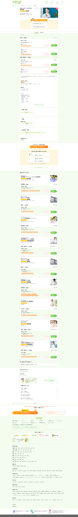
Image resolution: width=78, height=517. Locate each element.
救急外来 (24, 470)
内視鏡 (57, 470)
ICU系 (28, 470)
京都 (18, 455)
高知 (23, 459)
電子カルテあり (60, 499)
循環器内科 (35, 491)
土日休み (24, 499)
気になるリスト (60, 420)
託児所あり (46, 499)
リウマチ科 (14, 495)
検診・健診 (44, 470)
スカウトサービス (24, 422)
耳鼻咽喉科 (41, 493)
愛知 (15, 453)
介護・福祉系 (39, 470)
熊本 (25, 461)
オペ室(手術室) (19, 470)
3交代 (16, 486)
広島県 (28, 5)
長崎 (22, 461)
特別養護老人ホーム (56, 475)
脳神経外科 (19, 493)
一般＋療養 (22, 475)
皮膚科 (45, 493)
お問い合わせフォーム (19, 427)
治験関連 (60, 470)
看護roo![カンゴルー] (15, 5)
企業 (61, 477)
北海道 (19, 448)
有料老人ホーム (22, 477)
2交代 (13, 486)
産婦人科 (34, 493)
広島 (15, 457)
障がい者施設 (46, 477)
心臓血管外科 (59, 491)
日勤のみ (19, 486)
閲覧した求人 (14, 422)
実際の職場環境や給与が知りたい (39, 26)
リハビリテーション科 (21, 495)
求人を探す (41, 420)
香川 (18, 459)
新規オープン (14, 499)
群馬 (30, 451)
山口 (25, 457)
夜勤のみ (23, 486)
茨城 (26, 451)
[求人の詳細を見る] (39, 184)
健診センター (52, 477)
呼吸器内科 (25, 491)
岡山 (18, 457)
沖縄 (35, 461)
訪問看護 (34, 470)
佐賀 (20, 461)
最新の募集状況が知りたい (38, 23)
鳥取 (20, 457)
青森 (22, 448)
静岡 (20, 453)
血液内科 (39, 491)
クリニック (36, 475)
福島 (34, 448)
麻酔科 (63, 493)
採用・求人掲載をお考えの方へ (32, 427)
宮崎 (30, 461)
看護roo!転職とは (15, 420)
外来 (15, 470)
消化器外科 (14, 493)
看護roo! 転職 (23, 5)
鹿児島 (32, 461)
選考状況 (32, 420)
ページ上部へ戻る (38, 167)
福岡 (18, 461)
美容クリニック (41, 475)
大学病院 (17, 475)
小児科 (31, 493)
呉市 (31, 5)
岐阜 (18, 453)
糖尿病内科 (47, 491)
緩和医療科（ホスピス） (35, 495)
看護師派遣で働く (42, 422)
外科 (51, 491)
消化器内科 (30, 491)
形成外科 (27, 493)
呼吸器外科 (54, 491)
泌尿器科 (48, 493)
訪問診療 (53, 470)
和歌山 (28, 455)
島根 (23, 457)
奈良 (25, 455)
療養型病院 (27, 475)
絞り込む (22, 34)
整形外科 (23, 493)
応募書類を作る (51, 420)
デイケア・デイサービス (30, 477)
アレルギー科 (28, 495)
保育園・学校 (49, 470)
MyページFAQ (50, 422)
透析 (31, 470)
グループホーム (37, 477)
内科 (22, 491)
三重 (23, 453)
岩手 (24, 448)
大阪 (15, 455)
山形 (31, 448)
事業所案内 (14, 506)
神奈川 (18, 451)
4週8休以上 (20, 499)
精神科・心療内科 (54, 493)
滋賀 (23, 455)
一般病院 (14, 475)
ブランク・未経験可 (52, 499)
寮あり (43, 499)
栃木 (28, 451)
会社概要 (14, 504)
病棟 (13, 470)
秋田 (29, 448)
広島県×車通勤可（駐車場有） (24, 371)
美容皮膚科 (18, 491)
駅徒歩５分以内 (29, 499)
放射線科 (59, 493)
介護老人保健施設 (15, 477)
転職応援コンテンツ (33, 422)
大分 (27, 461)
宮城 (26, 448)
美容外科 (14, 491)
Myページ (23, 420)
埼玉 (21, 451)
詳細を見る (54, 45)
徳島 (15, 459)
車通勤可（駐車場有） (23, 375)
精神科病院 (32, 475)
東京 (15, 451)
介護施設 (50, 475)
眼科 (37, 493)
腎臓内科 (43, 491)
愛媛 (20, 459)
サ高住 (42, 477)
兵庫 (20, 455)
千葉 (23, 451)
